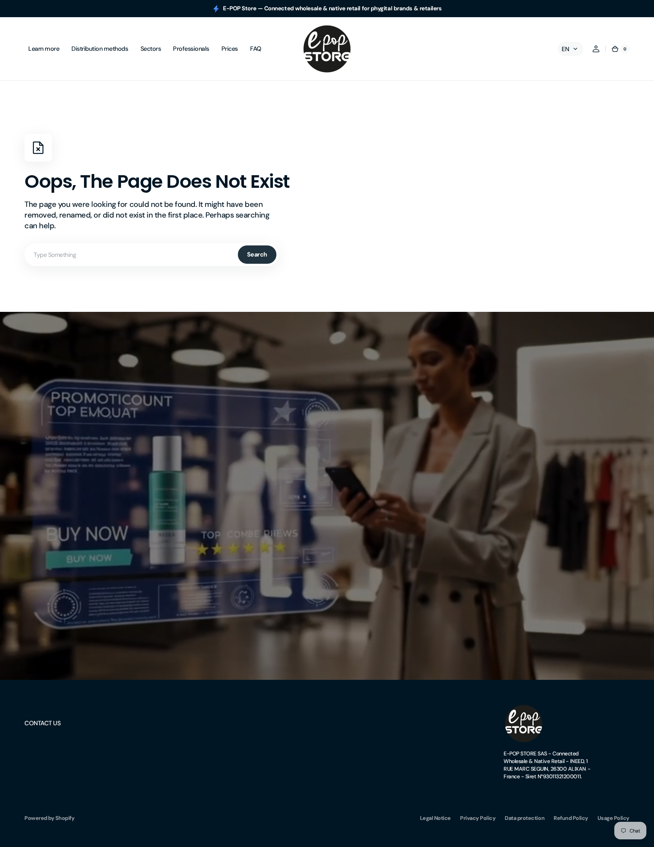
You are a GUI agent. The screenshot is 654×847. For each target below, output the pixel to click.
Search (257, 254)
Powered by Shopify (49, 818)
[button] (596, 48)
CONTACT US (42, 723)
